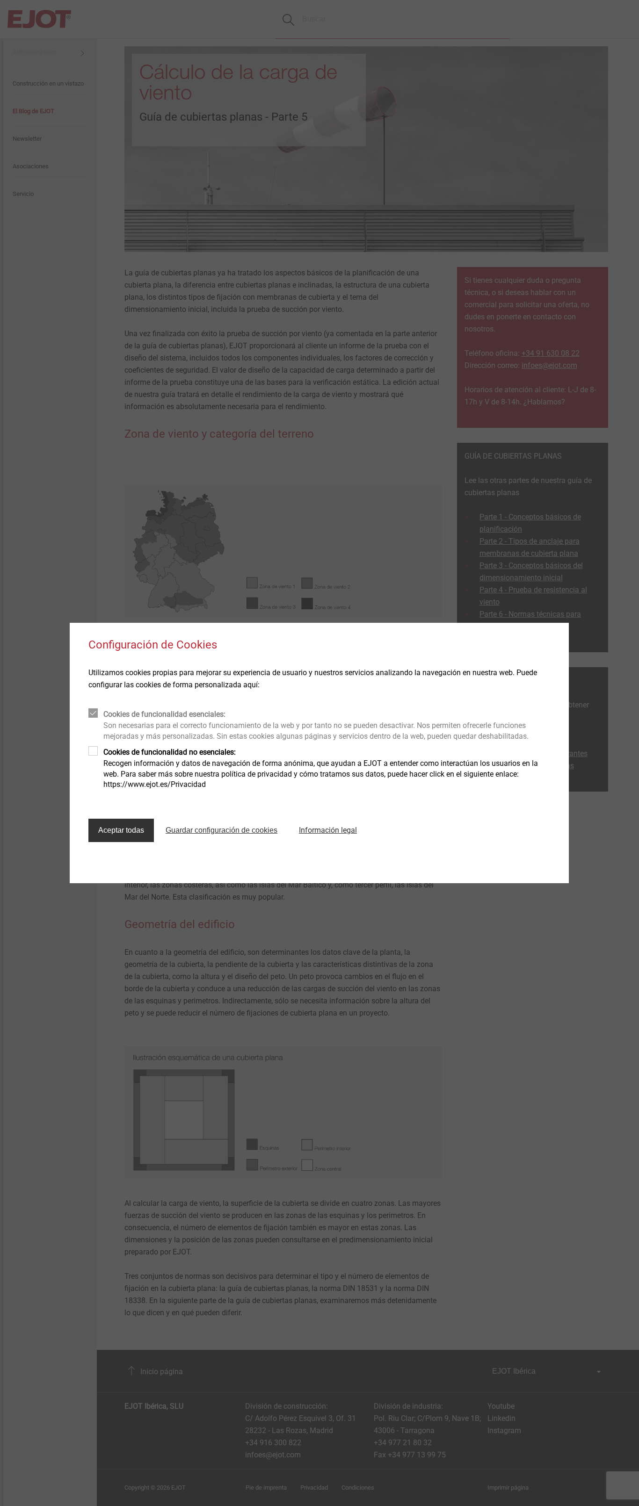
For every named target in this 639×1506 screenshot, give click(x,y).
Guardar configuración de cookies (221, 830)
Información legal (328, 830)
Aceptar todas (121, 830)
